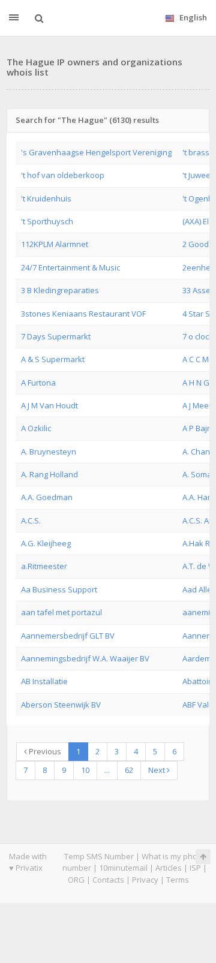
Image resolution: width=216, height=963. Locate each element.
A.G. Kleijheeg (46, 543)
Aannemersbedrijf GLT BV (68, 635)
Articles (168, 867)
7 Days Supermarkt (56, 336)
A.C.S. (31, 520)
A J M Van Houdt (49, 405)
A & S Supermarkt (53, 359)
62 (129, 770)
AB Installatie (44, 681)
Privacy (145, 879)
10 (85, 770)
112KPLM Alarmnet (54, 244)
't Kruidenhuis (46, 198)
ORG (76, 879)
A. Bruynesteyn (48, 451)
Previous (44, 751)
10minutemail (123, 867)
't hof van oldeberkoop (62, 175)
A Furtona (38, 382)
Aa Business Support (59, 589)
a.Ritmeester (44, 566)
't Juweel (197, 175)
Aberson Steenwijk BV (61, 704)
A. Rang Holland (49, 474)
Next (157, 770)
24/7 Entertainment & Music (70, 267)
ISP (195, 867)
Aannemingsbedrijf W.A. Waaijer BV (85, 658)
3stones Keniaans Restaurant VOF (83, 313)
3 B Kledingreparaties (60, 290)
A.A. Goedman (47, 497)
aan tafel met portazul (61, 612)
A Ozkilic (36, 428)
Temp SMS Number (99, 856)
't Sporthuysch (47, 221)
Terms (177, 879)
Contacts (108, 879)
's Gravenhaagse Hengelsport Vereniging (96, 152)
